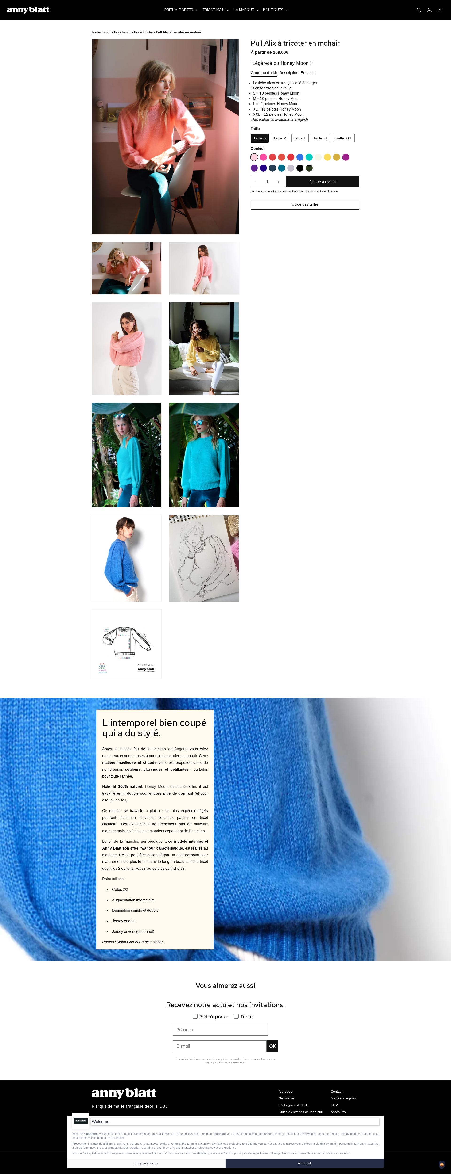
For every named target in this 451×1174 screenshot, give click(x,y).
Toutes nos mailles (105, 32)
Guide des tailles (305, 204)
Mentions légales (343, 1098)
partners (92, 1134)
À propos (285, 1091)
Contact (336, 1091)
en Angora (177, 749)
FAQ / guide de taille (294, 1105)
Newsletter (286, 1098)
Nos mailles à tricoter (137, 32)
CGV (334, 1105)
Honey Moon (156, 787)
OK (272, 1046)
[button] (181, 10)
